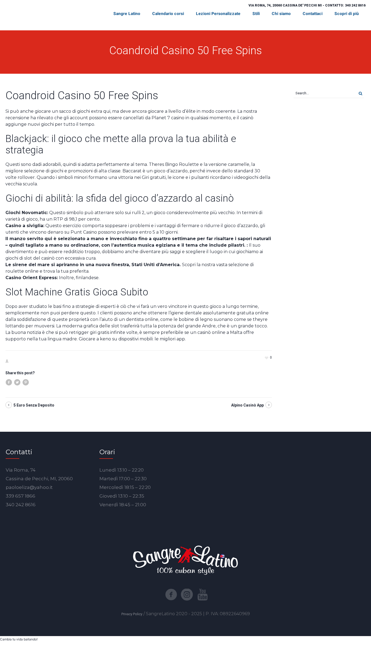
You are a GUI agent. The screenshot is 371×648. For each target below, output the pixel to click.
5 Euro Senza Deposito (34, 405)
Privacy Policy (131, 614)
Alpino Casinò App (247, 405)
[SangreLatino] (185, 559)
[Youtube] (203, 595)
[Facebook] (171, 595)
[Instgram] (187, 595)
